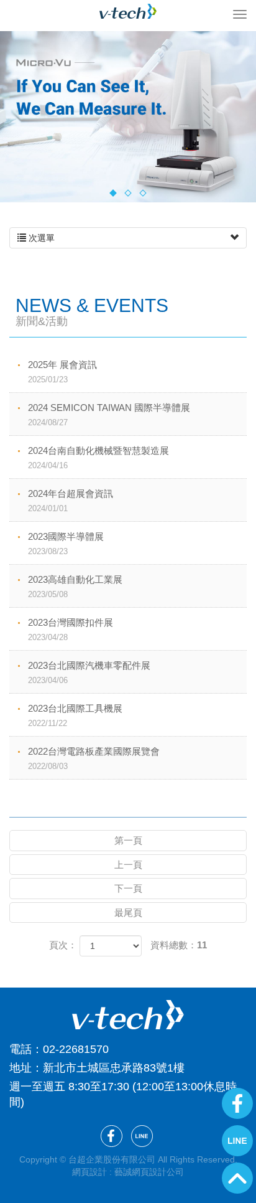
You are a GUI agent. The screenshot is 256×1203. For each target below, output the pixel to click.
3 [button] (142, 193)
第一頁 (128, 840)
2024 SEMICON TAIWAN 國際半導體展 (109, 414)
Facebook (237, 1103)
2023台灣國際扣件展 (70, 629)
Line (237, 1140)
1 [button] (112, 193)
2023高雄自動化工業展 (75, 586)
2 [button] (127, 193)
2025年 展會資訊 (62, 371)
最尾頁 (128, 912)
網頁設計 (89, 1172)
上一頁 (128, 864)
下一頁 (128, 888)
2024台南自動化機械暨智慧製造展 (98, 457)
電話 (20, 1049)
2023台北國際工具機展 (75, 715)
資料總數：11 (178, 945)
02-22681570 (76, 1049)
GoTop (237, 1178)
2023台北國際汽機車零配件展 (89, 672)
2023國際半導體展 (66, 543)
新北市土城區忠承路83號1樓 (114, 1068)
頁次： (63, 945)
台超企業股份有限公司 (128, 11)
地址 (20, 1068)
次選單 (40, 238)
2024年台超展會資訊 (70, 500)
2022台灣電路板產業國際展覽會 (94, 758)
